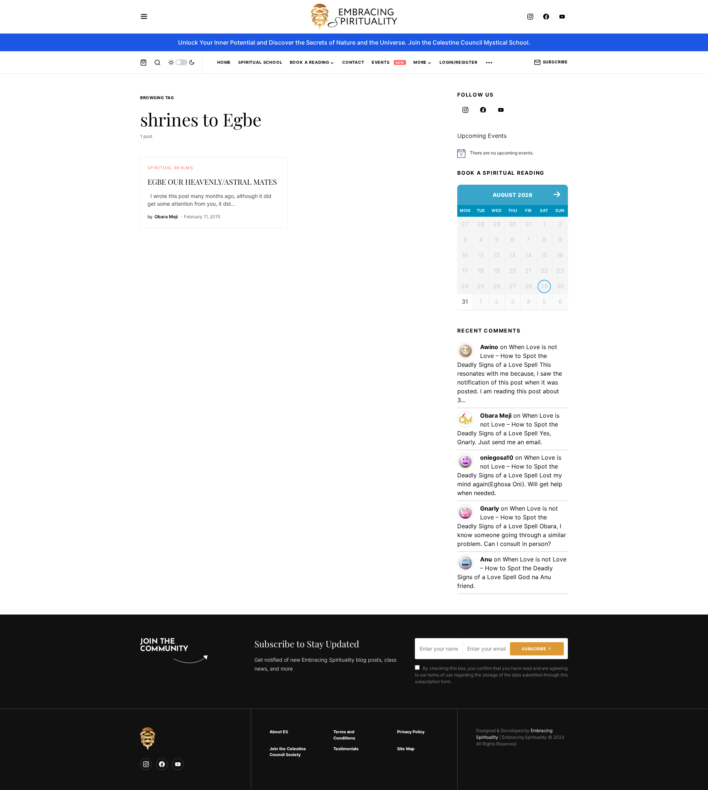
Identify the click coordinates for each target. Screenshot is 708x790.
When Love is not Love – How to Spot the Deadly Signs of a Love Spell (507, 355)
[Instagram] (530, 16)
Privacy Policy (410, 731)
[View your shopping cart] (143, 62)
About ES (279, 731)
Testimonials (345, 748)
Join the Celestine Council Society (288, 752)
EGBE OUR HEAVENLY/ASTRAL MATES (212, 182)
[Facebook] (546, 16)
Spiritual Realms (170, 167)
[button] (144, 16)
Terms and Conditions (344, 735)
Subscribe (555, 62)
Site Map (405, 748)
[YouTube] (562, 16)
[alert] (512, 153)
